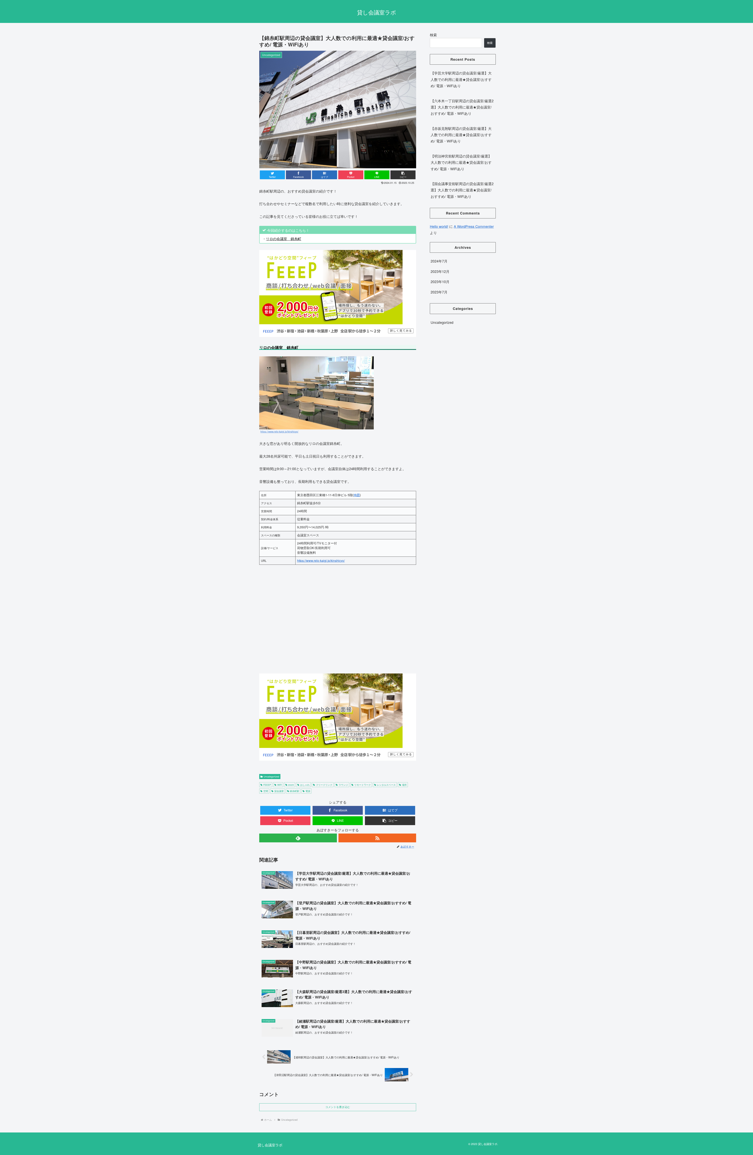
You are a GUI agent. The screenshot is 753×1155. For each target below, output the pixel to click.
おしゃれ (305, 784)
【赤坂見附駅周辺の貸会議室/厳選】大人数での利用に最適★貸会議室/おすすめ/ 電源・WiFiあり (461, 135)
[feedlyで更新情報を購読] (298, 838)
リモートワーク (362, 784)
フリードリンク (324, 784)
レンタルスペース (386, 784)
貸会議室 (279, 791)
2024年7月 (439, 261)
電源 (308, 791)
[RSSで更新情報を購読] (377, 838)
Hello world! (439, 226)
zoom (291, 784)
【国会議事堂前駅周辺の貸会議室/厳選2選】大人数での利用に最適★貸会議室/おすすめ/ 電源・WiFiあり (462, 190)
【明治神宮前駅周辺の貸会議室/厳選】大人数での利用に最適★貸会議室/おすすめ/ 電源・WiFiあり (461, 162)
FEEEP (267, 784)
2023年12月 (440, 271)
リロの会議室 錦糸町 (283, 238)
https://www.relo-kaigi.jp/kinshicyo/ (279, 431)
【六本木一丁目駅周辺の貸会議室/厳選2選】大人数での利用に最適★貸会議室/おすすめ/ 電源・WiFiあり (462, 107)
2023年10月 (440, 281)
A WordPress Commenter (474, 226)
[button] (403, 174)
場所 (404, 784)
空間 (265, 791)
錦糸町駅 (294, 791)
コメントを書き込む (337, 1107)
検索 (433, 34)
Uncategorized (271, 776)
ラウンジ (343, 784)
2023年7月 (439, 291)
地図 (357, 495)
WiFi (279, 784)
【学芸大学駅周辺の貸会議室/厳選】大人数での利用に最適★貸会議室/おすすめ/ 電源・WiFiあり (461, 79)
